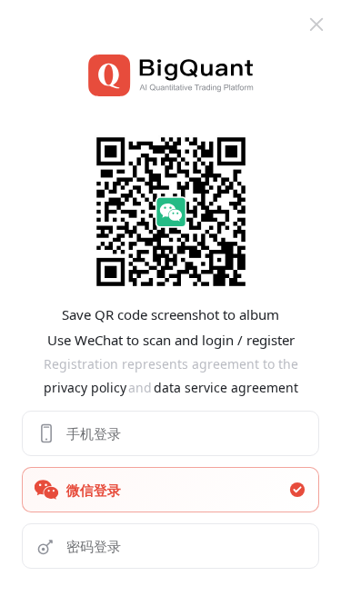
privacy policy (85, 387)
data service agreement (226, 387)
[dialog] (170, 303)
